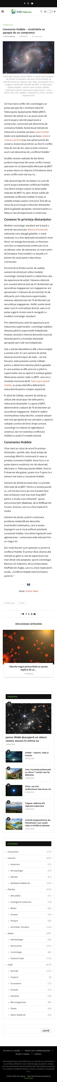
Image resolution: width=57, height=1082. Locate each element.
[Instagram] (28, 3)
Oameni (29, 858)
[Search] (41, 11)
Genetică (31, 996)
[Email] (32, 3)
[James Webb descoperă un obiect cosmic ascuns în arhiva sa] (28, 718)
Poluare (31, 920)
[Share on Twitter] (29, 614)
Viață (29, 964)
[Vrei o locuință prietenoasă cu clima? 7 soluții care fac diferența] (14, 773)
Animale (31, 970)
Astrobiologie (31, 939)
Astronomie (31, 945)
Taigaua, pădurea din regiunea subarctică (35, 804)
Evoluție (31, 989)
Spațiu (29, 933)
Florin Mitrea (10, 36)
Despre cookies (23, 1054)
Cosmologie (31, 952)
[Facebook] (24, 3)
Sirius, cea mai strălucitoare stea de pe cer (38, 787)
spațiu (21, 603)
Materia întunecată (37, 229)
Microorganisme (31, 1002)
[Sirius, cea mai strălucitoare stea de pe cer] (14, 790)
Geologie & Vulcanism (31, 901)
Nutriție (31, 876)
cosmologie (10, 603)
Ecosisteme (31, 983)
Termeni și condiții (11, 1050)
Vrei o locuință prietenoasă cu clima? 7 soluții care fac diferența (38, 772)
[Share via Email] (35, 614)
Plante (31, 1008)
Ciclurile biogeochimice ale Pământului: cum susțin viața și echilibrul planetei (37, 823)
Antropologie (31, 870)
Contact (37, 1054)
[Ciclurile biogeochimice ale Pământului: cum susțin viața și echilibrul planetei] (14, 824)
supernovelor (42, 131)
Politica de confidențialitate (37, 1050)
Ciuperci (31, 977)
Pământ (29, 889)
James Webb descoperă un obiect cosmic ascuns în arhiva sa (26, 739)
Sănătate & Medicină (31, 883)
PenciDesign (28, 1078)
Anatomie (31, 864)
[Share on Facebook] (26, 614)
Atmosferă (31, 895)
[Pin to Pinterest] (32, 614)
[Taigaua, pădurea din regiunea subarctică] (14, 807)
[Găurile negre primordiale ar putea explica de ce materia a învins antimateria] (28, 647)
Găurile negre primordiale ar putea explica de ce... (28, 668)
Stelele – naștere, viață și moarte (37, 754)
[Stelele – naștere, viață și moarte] (14, 756)
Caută (46, 1030)
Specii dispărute (31, 1014)
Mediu (31, 908)
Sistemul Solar (31, 958)
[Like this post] (23, 614)
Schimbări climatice (31, 927)
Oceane (31, 914)
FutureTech (29, 851)
